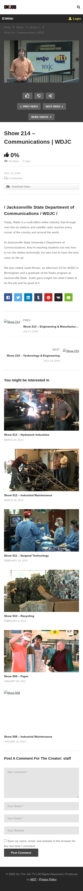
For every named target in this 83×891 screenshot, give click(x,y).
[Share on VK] (58, 297)
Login (76, 18)
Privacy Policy (48, 879)
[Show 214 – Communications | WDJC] (41, 409)
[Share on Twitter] (18, 297)
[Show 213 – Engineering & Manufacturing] (41, 326)
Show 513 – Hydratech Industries (26, 434)
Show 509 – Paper (16, 676)
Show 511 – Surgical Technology (26, 555)
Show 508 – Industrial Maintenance (28, 736)
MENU (9, 18)
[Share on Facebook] (8, 297)
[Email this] (68, 297)
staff (67, 758)
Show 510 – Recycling (19, 616)
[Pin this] (48, 297)
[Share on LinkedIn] (28, 297)
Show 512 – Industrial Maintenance (28, 495)
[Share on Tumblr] (38, 297)
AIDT (33, 879)
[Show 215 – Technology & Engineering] (41, 355)
